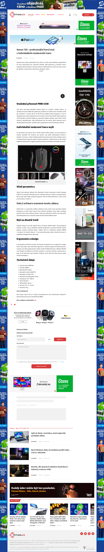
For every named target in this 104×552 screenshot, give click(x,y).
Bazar (43, 15)
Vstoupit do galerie (40, 181)
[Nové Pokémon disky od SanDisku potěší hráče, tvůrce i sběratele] (19, 454)
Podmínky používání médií (23, 542)
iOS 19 (47, 549)
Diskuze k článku (22, 329)
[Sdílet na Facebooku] (11, 305)
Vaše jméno (19, 336)
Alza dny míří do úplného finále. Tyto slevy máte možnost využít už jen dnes (18, 520)
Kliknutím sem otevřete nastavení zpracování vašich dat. (31, 544)
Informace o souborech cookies (56, 542)
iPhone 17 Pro (35, 549)
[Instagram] (89, 533)
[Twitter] (85, 533)
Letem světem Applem (24, 547)
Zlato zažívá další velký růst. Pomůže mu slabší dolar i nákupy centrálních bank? (58, 520)
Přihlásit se (60, 339)
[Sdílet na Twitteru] (14, 305)
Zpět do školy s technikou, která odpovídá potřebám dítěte (48, 434)
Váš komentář (20, 343)
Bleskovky (50, 15)
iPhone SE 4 (42, 549)
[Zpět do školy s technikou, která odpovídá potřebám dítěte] (19, 437)
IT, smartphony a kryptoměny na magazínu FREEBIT (42, 547)
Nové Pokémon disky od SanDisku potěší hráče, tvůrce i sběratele (50, 451)
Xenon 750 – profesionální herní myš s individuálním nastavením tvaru (35, 51)
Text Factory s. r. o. (27, 540)
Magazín (30, 15)
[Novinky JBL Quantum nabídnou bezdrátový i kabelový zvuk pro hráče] (19, 471)
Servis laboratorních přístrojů (62, 547)
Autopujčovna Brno (74, 547)
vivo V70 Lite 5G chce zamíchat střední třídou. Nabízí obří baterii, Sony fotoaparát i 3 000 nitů (38, 520)
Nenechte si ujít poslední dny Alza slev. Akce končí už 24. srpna (78, 519)
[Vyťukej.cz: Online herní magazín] (17, 15)
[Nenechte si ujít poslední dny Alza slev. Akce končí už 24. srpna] (79, 509)
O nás (16, 544)
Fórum (37, 15)
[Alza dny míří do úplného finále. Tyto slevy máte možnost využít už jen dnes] (19, 509)
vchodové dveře (28, 549)
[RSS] (93, 533)
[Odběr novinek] (70, 15)
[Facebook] (81, 533)
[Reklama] (52, 5)
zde (35, 300)
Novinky (20, 58)
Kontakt (61, 15)
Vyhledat (86, 15)
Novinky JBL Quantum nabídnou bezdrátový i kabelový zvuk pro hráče (49, 468)
